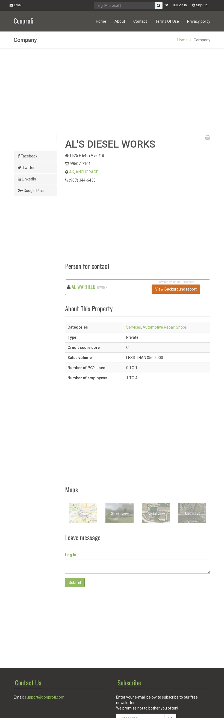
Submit (75, 582)
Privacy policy (198, 21)
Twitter (28, 167)
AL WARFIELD (83, 286)
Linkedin (28, 179)
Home (101, 21)
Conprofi (23, 20)
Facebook (28, 156)
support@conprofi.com (44, 697)
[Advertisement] (112, 91)
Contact (140, 21)
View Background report (176, 289)
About (119, 21)
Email (17, 5)
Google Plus (33, 190)
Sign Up (201, 5)
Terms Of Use (167, 21)
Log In (181, 5)
